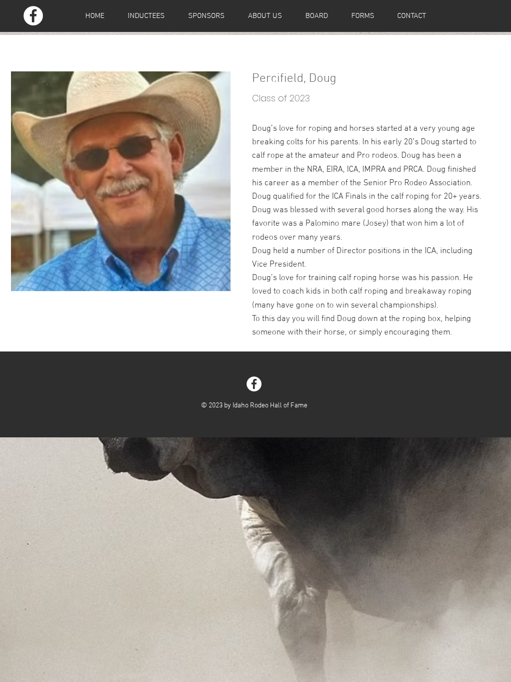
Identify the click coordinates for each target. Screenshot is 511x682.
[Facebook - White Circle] (33, 15)
